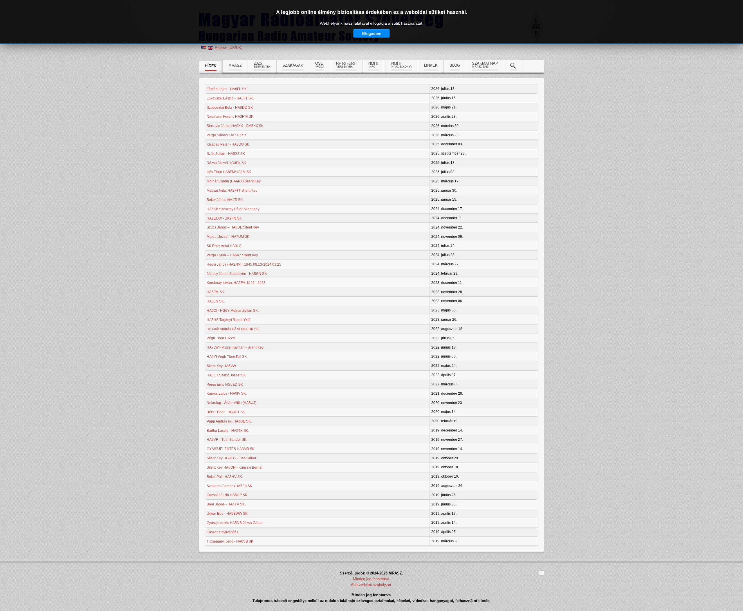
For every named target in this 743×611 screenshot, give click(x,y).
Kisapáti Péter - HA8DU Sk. (228, 144)
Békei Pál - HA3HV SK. (225, 477)
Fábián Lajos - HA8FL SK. (227, 89)
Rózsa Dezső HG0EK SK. (227, 163)
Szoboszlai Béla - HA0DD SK (230, 107)
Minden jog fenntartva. (371, 579)
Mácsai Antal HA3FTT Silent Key (232, 190)
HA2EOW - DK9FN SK (224, 218)
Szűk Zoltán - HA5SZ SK (226, 154)
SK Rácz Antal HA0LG (224, 246)
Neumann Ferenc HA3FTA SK (230, 117)
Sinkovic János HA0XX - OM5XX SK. (235, 126)
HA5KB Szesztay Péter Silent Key (233, 209)
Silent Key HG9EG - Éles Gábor (231, 458)
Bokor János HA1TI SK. (225, 200)
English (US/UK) (228, 48)
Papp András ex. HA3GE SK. (229, 421)
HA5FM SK (215, 292)
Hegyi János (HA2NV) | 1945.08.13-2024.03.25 (244, 264)
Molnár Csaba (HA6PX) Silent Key (234, 181)
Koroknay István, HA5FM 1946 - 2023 (236, 283)
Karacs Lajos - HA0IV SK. (227, 393)
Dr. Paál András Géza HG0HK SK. (233, 329)
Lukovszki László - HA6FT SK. (230, 98)
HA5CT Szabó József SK (226, 375)
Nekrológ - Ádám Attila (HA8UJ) (231, 403)
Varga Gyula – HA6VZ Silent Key (232, 255)
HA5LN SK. (216, 301)
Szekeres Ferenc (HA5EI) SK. (230, 486)
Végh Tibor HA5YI (221, 338)
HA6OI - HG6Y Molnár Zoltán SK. (233, 311)
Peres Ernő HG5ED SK (225, 384)
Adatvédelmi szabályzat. (371, 585)
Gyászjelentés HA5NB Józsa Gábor (235, 523)
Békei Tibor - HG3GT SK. (226, 412)
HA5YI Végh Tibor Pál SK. (227, 357)
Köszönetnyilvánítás (222, 532)
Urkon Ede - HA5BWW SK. (227, 514)
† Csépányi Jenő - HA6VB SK (230, 541)
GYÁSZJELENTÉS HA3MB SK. (231, 449)
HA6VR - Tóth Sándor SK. (227, 440)
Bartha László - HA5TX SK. (228, 430)
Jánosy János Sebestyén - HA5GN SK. (237, 273)
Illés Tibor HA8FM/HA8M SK (229, 172)
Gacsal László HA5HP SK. (227, 495)
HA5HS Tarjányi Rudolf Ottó (228, 320)
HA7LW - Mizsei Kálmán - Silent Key (235, 347)
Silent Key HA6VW (221, 366)
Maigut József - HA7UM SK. (228, 237)
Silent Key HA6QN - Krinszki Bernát (234, 467)
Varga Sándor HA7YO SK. (227, 135)
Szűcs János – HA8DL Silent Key (233, 227)
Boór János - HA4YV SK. (226, 504)
